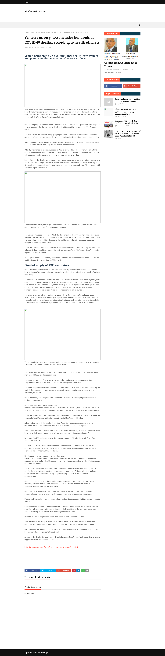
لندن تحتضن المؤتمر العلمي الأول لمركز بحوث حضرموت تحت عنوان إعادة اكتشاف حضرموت (126, 111)
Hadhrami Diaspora (32, 47)
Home (27, 2)
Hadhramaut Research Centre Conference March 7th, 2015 (127, 122)
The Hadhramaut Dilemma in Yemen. (120, 64)
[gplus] (131, 86)
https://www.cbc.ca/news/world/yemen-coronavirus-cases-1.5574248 (51, 547)
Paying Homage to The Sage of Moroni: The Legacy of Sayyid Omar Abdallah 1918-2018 (127, 133)
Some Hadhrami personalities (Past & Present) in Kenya (127, 100)
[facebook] (139, 2)
